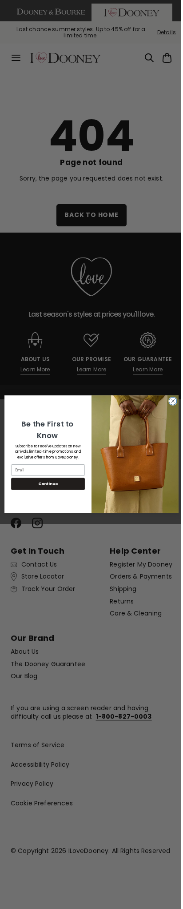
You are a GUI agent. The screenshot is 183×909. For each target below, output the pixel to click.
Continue (45, 484)
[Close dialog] (170, 402)
